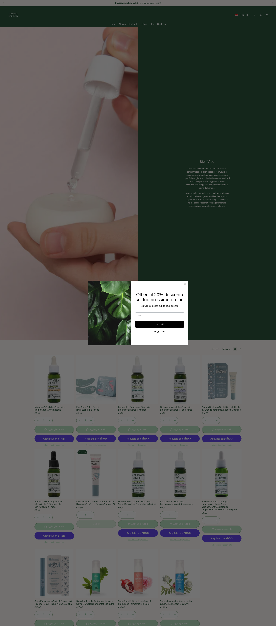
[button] (185, 284)
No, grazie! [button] (159, 332)
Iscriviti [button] (160, 324)
